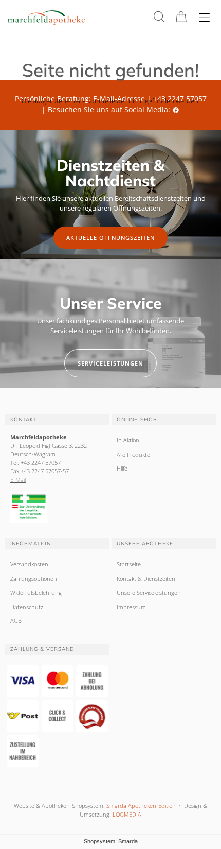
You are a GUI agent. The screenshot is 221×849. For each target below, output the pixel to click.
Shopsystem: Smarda (111, 841)
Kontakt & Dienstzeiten (146, 578)
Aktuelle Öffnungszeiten (110, 237)
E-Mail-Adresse (119, 98)
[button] (159, 16)
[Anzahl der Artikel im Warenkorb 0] (181, 16)
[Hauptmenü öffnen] (204, 17)
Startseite (129, 564)
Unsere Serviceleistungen (149, 592)
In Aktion (128, 440)
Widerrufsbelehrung (36, 592)
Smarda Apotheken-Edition (141, 805)
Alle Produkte (133, 454)
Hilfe (122, 468)
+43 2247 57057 (180, 98)
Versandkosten (29, 564)
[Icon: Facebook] (175, 109)
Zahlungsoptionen (33, 578)
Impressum (131, 607)
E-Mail (18, 479)
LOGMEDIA (127, 814)
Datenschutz (26, 607)
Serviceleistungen (110, 363)
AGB (16, 621)
